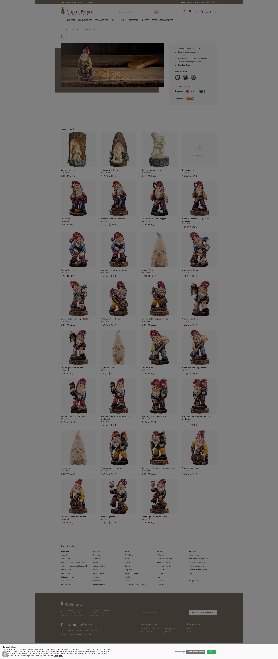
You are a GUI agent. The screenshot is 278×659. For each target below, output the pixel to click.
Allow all (211, 651)
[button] (5, 654)
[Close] (7, 652)
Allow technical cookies (196, 651)
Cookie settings (179, 651)
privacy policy (58, 656)
